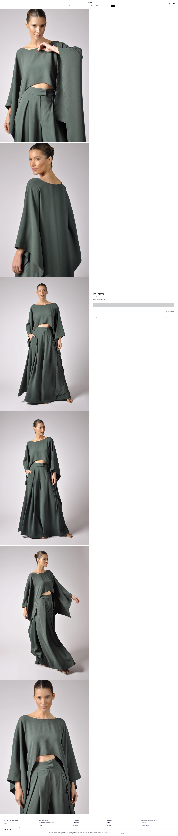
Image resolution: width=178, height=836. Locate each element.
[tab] (95, 318)
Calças (76, 6)
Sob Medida (99, 6)
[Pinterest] (10, 830)
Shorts (92, 6)
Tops (66, 6)
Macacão (82, 6)
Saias (88, 6)
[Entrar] (165, 3)
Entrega (143, 317)
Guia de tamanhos (119, 317)
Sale (113, 6)
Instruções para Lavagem (169, 317)
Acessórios (106, 6)
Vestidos (70, 6)
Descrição (95, 317)
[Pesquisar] (169, 3)
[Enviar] (28, 824)
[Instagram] (8, 830)
